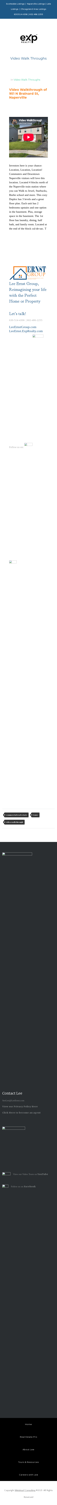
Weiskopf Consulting (25, 1490)
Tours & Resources (28, 1462)
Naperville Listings (36, 4)
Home (28, 1424)
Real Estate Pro (28, 1437)
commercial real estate (16, 815)
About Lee (28, 1449)
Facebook (30, 1186)
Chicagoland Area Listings (33, 9)
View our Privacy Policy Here (20, 1106)
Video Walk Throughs (27, 79)
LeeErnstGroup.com (23, 327)
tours (35, 815)
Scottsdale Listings (15, 4)
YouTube (42, 1174)
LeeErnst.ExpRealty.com (26, 331)
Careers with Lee (28, 1474)
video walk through (14, 822)
